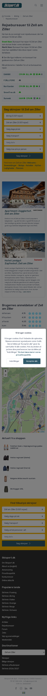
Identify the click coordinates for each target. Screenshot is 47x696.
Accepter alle (31, 361)
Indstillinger (14, 361)
